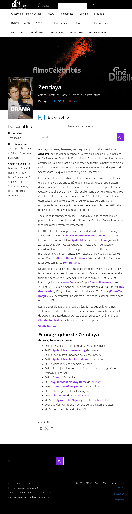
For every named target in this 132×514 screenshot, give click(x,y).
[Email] (52, 428)
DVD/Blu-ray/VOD (20, 23)
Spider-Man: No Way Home (69, 382)
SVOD (39, 23)
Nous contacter (16, 483)
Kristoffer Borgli (80, 395)
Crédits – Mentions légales (21, 492)
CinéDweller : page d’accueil (26, 13)
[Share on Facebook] (41, 428)
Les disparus (38, 32)
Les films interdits (98, 23)
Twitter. (120, 487)
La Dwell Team (35, 483)
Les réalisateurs (97, 32)
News (51, 13)
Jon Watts (96, 382)
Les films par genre (59, 23)
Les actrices (76, 32)
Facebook (119, 493)
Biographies (66, 13)
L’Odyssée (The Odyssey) (67, 400)
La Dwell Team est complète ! (23, 487)
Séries (79, 23)
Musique (99, 13)
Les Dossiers (18, 32)
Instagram (119, 499)
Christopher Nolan (98, 400)
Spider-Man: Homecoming (79, 235)
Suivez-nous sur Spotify (41, 497)
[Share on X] (46, 428)
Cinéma (84, 13)
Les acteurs (57, 32)
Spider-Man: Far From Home (89, 240)
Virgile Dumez (47, 326)
